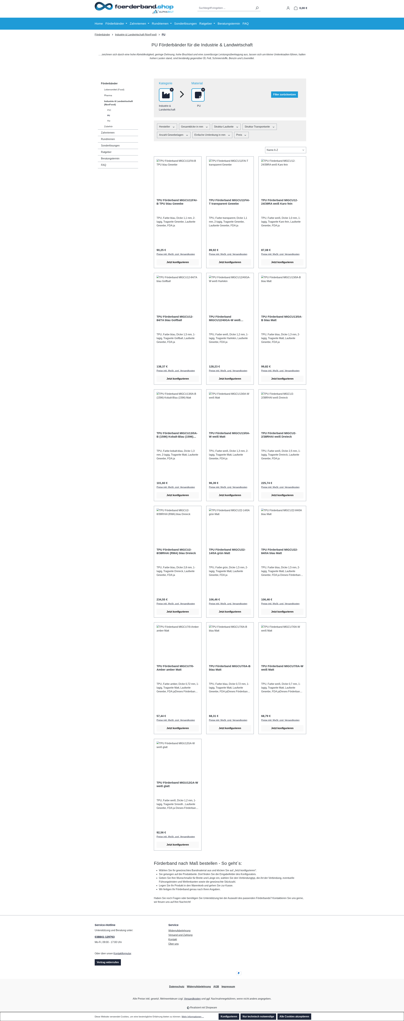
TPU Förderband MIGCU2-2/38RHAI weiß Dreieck (278, 435)
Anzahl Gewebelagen (171, 135)
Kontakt (172, 939)
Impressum (228, 986)
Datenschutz (176, 986)
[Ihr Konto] (288, 8)
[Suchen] (257, 8)
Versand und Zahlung (180, 935)
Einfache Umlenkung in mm (210, 135)
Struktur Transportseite (257, 126)
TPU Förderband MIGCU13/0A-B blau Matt (281, 318)
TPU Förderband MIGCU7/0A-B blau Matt (229, 668)
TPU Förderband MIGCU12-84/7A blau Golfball (175, 318)
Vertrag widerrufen (108, 962)
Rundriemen (108, 139)
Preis (239, 135)
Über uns (173, 943)
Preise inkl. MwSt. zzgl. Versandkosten (176, 254)
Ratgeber (106, 152)
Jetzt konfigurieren (177, 262)
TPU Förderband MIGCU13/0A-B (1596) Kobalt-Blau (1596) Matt (177, 435)
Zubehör (108, 126)
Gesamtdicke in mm (192, 126)
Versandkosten (192, 998)
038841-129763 (105, 936)
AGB (216, 986)
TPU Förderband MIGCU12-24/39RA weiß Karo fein (279, 202)
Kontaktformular (122, 953)
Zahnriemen (108, 132)
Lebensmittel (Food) (114, 89)
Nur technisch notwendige (258, 1016)
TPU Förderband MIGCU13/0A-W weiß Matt (229, 435)
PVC (109, 110)
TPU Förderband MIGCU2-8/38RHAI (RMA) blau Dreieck (176, 551)
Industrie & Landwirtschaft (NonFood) (118, 103)
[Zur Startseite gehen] (134, 7)
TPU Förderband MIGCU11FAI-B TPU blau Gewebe (177, 202)
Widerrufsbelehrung (179, 930)
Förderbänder (109, 83)
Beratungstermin (110, 158)
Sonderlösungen (110, 145)
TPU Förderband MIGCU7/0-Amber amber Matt (175, 668)
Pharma (108, 95)
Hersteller (165, 126)
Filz (108, 121)
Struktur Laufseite (224, 126)
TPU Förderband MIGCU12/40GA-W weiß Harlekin (225, 318)
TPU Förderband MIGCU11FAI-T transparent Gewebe (229, 202)
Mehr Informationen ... (193, 1016)
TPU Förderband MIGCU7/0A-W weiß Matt (282, 668)
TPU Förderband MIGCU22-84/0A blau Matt (279, 551)
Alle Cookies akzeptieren (294, 1016)
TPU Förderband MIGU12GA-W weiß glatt (177, 784)
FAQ (103, 165)
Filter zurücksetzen (284, 94)
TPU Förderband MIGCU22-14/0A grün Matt (227, 551)
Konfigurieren (229, 1016)
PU (108, 115)
